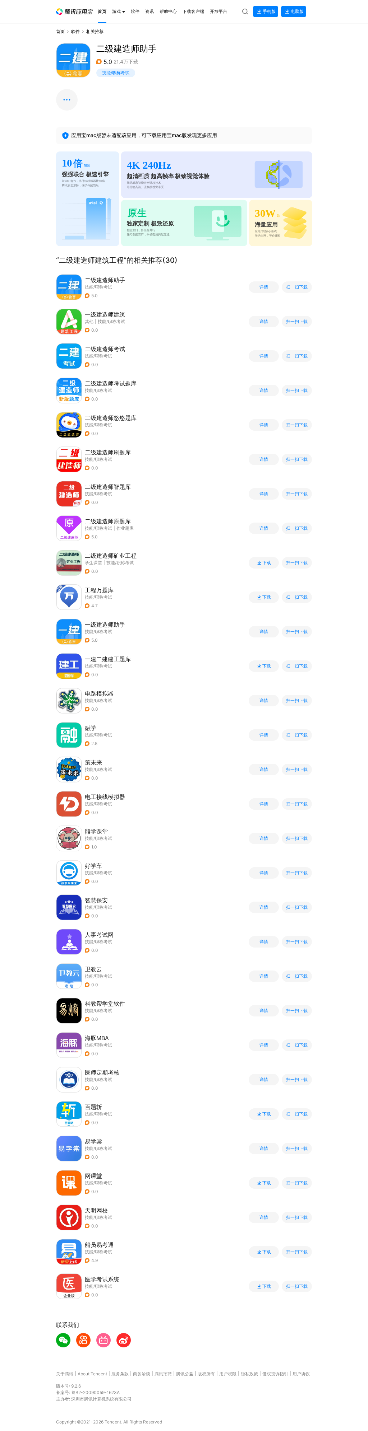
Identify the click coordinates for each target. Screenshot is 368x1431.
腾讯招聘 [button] (163, 1373)
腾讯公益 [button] (184, 1373)
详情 (263, 287)
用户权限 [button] (227, 1373)
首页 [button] (60, 31)
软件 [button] (75, 31)
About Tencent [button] (92, 1373)
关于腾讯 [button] (64, 1373)
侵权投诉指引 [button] (275, 1373)
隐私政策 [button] (249, 1373)
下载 (266, 562)
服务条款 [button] (120, 1373)
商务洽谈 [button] (141, 1373)
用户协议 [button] (301, 1373)
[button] (74, 11)
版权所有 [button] (206, 1373)
